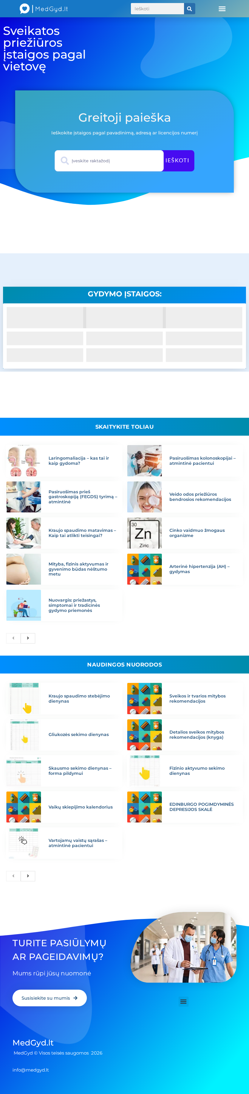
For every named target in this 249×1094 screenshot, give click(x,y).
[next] (28, 638)
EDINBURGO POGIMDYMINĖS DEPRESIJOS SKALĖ (201, 807)
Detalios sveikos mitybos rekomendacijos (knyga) (196, 734)
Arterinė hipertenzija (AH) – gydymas (199, 569)
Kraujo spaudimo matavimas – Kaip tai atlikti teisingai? (82, 533)
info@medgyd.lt (30, 1070)
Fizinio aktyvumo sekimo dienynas (197, 770)
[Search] (189, 8)
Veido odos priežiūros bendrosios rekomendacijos (200, 496)
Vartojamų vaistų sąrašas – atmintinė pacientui (78, 843)
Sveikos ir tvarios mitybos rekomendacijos (197, 698)
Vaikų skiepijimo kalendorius (81, 807)
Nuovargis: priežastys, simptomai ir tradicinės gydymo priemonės (74, 605)
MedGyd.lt (33, 1043)
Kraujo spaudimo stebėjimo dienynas (79, 698)
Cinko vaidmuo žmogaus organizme (197, 533)
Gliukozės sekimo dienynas (79, 734)
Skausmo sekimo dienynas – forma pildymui (80, 770)
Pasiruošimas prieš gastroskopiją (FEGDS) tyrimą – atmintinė (83, 497)
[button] (222, 9)
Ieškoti (177, 161)
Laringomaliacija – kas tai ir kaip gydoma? (79, 460)
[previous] (13, 638)
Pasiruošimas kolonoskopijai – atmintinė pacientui (202, 460)
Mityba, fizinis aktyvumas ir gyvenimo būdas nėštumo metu (78, 569)
